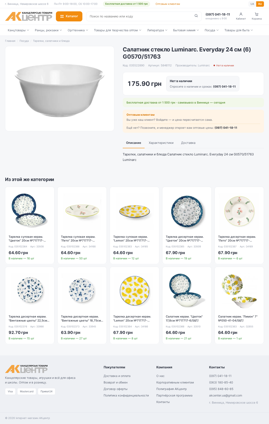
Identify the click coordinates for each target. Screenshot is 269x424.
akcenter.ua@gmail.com (225, 395)
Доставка (188, 143)
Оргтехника (76, 30)
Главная (10, 40)
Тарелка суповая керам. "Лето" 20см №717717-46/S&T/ (78, 240)
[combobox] (138, 16)
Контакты (163, 402)
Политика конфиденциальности (126, 395)
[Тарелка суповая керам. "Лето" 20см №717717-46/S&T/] (82, 211)
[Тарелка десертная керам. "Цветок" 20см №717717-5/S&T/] (187, 211)
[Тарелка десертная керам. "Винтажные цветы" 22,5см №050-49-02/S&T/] (30, 291)
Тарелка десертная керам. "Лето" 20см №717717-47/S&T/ (237, 240)
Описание (133, 143)
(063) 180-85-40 (221, 382)
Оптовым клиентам (168, 3)
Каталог (72, 16)
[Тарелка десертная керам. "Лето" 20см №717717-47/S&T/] (239, 211)
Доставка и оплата (117, 376)
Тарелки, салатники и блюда (51, 40)
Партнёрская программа (174, 395)
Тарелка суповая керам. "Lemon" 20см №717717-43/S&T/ (130, 240)
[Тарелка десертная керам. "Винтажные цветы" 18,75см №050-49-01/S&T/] (82, 291)
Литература (155, 30)
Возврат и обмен (116, 382)
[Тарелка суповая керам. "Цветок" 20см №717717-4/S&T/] (30, 211)
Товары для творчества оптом (116, 30)
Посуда (210, 30)
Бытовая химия (184, 30)
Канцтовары (17, 30)
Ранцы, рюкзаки (46, 30)
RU (260, 3)
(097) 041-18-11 (224, 86)
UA (252, 3)
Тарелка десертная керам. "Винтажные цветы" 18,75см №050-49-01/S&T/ (81, 320)
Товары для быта (236, 30)
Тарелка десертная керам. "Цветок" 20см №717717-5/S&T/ (185, 240)
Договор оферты (116, 389)
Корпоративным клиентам (175, 382)
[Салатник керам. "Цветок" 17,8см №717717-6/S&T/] (187, 291)
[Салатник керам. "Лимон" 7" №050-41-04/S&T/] (239, 291)
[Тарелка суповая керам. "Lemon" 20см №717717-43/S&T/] (134, 211)
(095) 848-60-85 (221, 389)
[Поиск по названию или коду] (196, 16)
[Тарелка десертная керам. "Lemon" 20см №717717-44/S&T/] (134, 291)
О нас (160, 376)
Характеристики (161, 143)
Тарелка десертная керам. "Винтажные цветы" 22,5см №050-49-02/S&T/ (28, 320)
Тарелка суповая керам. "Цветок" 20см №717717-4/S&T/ (26, 240)
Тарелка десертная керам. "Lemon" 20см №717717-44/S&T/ (132, 320)
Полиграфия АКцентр (171, 389)
